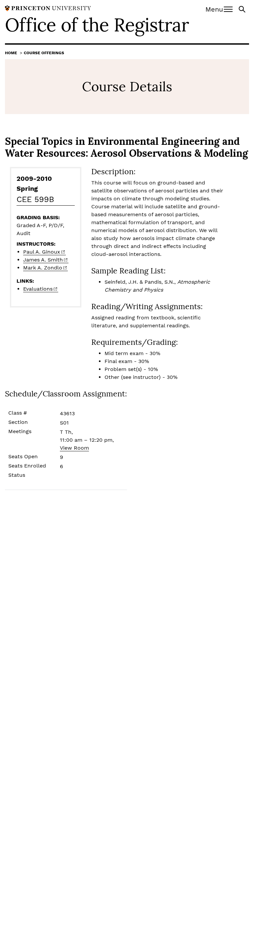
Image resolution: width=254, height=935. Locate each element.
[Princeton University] (48, 8)
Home (11, 53)
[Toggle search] (243, 9)
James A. (43, 260)
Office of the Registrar (97, 24)
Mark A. (42, 267)
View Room (74, 448)
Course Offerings (44, 53)
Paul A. (41, 252)
